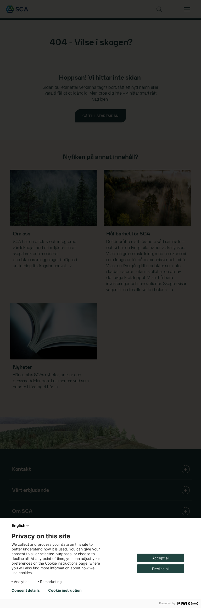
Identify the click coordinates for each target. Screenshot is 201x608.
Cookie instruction (65, 590)
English (18, 525)
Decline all (160, 568)
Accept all (160, 558)
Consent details (26, 590)
